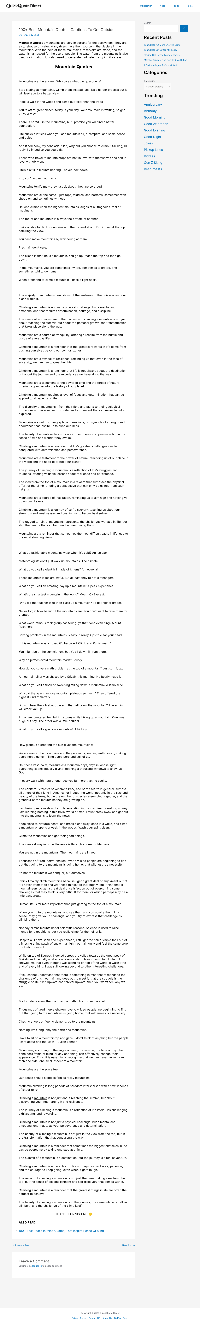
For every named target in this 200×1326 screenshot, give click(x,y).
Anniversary (153, 104)
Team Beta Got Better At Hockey (160, 49)
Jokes (148, 143)
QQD (26, 34)
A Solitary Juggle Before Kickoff (160, 65)
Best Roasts (153, 169)
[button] (153, 6)
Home (190, 5)
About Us (107, 1318)
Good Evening (154, 130)
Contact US (94, 1318)
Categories (149, 81)
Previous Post (21, 1245)
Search (147, 22)
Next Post (128, 1245)
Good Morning (154, 117)
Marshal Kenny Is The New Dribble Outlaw (165, 60)
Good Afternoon (156, 124)
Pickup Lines (153, 150)
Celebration (146, 5)
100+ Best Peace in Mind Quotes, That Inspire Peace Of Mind (61, 1231)
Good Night (152, 137)
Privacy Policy (79, 1318)
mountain (40, 1098)
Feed (125, 1318)
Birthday (150, 111)
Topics (175, 5)
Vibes (162, 5)
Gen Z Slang (153, 163)
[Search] (184, 28)
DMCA (117, 1318)
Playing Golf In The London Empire (162, 55)
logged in (37, 1265)
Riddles (149, 156)
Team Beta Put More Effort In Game (162, 44)
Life (21, 34)
